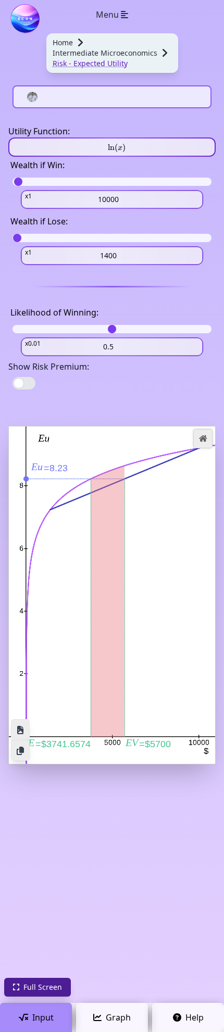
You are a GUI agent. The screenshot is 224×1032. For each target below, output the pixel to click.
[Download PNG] (20, 729)
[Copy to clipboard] (20, 750)
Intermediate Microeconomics (105, 53)
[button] (203, 438)
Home (63, 42)
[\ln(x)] (112, 147)
